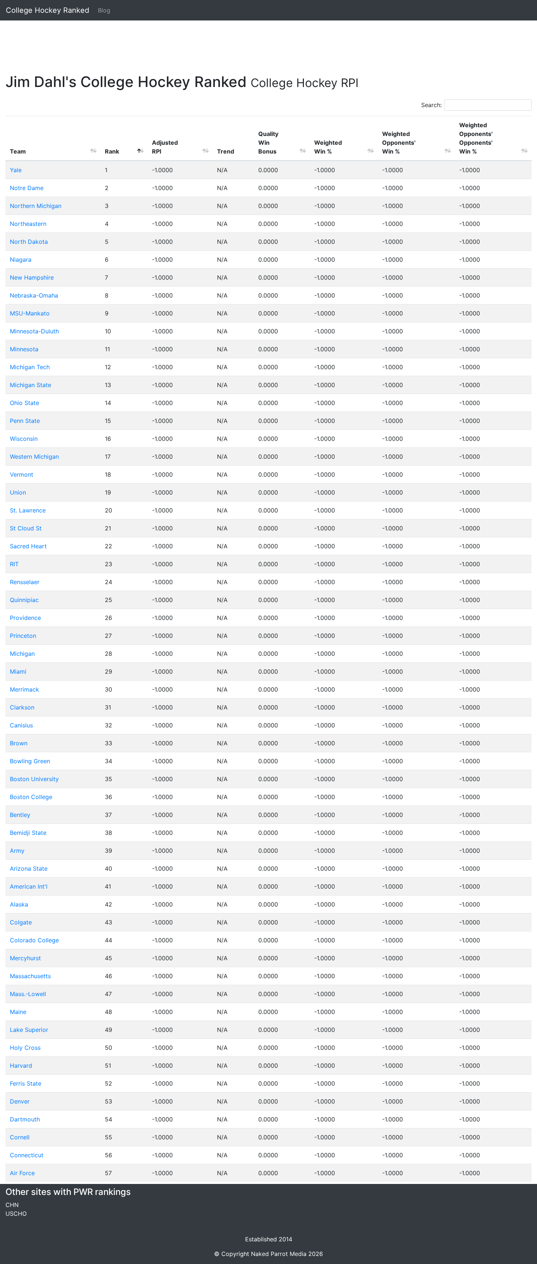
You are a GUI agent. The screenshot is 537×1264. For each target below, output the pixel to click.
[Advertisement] (224, 42)
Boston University (34, 779)
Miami (18, 671)
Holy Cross (25, 1047)
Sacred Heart (28, 546)
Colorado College (34, 940)
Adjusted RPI (165, 147)
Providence (25, 617)
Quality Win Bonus (268, 142)
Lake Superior (29, 1029)
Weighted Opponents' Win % (398, 142)
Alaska (19, 904)
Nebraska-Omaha (34, 295)
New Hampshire (32, 277)
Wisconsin (24, 438)
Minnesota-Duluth (34, 331)
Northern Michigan (35, 205)
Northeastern (28, 223)
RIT (14, 564)
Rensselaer (24, 582)
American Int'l (28, 886)
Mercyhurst (25, 958)
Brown (18, 743)
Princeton (23, 635)
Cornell (20, 1137)
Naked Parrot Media (278, 1253)
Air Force (22, 1173)
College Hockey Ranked (47, 10)
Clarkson (22, 707)
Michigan (22, 653)
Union (18, 492)
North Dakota (29, 241)
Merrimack (24, 689)
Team (18, 151)
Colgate (21, 922)
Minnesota (24, 349)
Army (17, 850)
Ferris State (25, 1083)
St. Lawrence (28, 510)
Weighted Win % (328, 147)
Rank (112, 151)
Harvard (21, 1065)
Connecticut (26, 1155)
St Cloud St (26, 528)
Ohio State (24, 402)
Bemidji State (28, 832)
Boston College (31, 797)
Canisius (21, 725)
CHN (12, 1204)
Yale (16, 170)
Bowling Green (30, 761)
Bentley (20, 814)
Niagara (20, 259)
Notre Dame (26, 188)
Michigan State (30, 385)
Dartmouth (25, 1119)
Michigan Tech (30, 367)
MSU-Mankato (30, 313)
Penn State (25, 420)
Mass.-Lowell (28, 994)
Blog (104, 10)
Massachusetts (30, 976)
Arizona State (28, 868)
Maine (18, 1011)
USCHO (16, 1213)
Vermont (21, 474)
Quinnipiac (24, 599)
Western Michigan (34, 456)
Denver (20, 1101)
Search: (431, 105)
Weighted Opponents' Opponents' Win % (475, 138)
